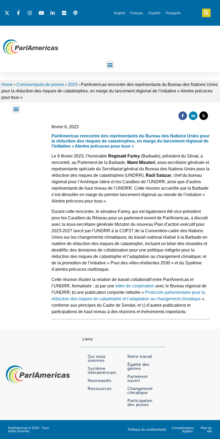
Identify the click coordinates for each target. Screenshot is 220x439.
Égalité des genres (138, 366)
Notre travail (139, 356)
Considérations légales (183, 429)
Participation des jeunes (139, 402)
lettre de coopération (134, 286)
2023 (72, 84)
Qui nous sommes (97, 358)
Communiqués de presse (40, 84)
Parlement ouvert (137, 378)
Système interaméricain (102, 370)
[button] (206, 13)
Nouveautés (100, 380)
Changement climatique (140, 390)
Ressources (100, 388)
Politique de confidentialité (147, 430)
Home (7, 84)
